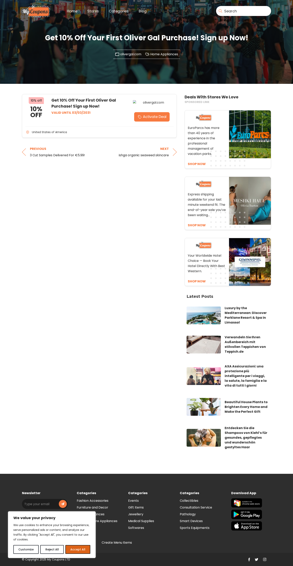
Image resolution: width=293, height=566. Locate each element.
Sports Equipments (194, 527)
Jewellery (135, 514)
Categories (119, 11)
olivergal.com (130, 54)
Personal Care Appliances (97, 521)
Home (72, 11)
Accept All (77, 549)
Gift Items (136, 507)
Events (133, 500)
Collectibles (189, 500)
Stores (93, 11)
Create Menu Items (117, 542)
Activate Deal (154, 116)
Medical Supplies (141, 521)
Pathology (188, 514)
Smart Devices (191, 521)
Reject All (52, 549)
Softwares (136, 527)
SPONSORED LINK (197, 102)
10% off (36, 100)
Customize (26, 549)
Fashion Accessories (92, 500)
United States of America (49, 132)
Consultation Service (196, 507)
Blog (142, 11)
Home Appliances (164, 54)
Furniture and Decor (92, 507)
